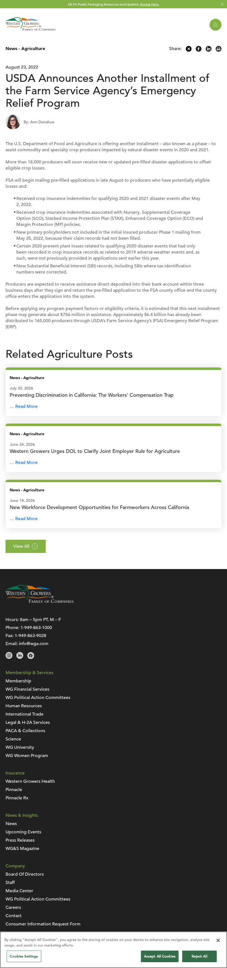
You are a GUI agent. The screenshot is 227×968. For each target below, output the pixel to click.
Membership (18, 681)
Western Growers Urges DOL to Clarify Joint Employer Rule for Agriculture (95, 451)
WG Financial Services (27, 689)
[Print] (218, 50)
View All (21, 546)
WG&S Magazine (22, 848)
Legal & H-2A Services (28, 722)
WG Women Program (27, 755)
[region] (113, 950)
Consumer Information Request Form (43, 924)
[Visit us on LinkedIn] (19, 657)
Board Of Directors (25, 874)
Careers (13, 907)
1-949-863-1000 (36, 627)
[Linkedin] (208, 50)
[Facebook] (199, 50)
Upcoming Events (23, 832)
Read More (26, 406)
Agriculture (33, 49)
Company (15, 866)
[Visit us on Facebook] (30, 657)
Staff (10, 882)
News (11, 49)
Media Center (19, 891)
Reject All (199, 956)
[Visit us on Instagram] (9, 657)
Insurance (15, 773)
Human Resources (24, 706)
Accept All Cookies (160, 956)
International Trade (24, 714)
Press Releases (20, 840)
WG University (20, 747)
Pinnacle (14, 789)
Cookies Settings (24, 956)
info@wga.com (33, 643)
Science (13, 739)
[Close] (218, 940)
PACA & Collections (25, 731)
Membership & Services (29, 672)
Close (222, 4)
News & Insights (22, 815)
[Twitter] (189, 50)
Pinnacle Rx (17, 798)
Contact (14, 916)
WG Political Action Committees (38, 697)
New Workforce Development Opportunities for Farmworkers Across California (99, 507)
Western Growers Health (30, 781)
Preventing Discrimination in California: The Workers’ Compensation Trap (92, 395)
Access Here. (149, 4)
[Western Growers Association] (30, 31)
